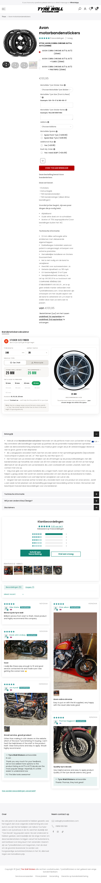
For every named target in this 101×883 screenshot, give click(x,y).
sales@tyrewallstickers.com (67, 821)
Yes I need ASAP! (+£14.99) (55, 152)
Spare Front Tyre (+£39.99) (55, 135)
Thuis (4, 17)
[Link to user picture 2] (56, 693)
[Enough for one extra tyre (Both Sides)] (57, 131)
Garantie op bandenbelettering (74, 876)
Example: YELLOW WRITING (51, 113)
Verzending (54, 876)
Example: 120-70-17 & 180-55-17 (53, 100)
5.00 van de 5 (57, 526)
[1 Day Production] (54, 149)
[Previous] (6, 42)
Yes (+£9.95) (49, 145)
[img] (9, 604)
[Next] (32, 42)
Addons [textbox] (56, 122)
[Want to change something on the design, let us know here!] (66, 110)
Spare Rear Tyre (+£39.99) (55, 138)
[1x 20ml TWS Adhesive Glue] (55, 142)
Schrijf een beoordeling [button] (35, 553)
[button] (44, 38)
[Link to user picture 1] (75, 651)
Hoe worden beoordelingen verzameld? (19, 791)
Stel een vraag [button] (66, 554)
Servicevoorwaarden (24, 876)
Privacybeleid (41, 876)
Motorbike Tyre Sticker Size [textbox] (56, 85)
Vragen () (29, 587)
